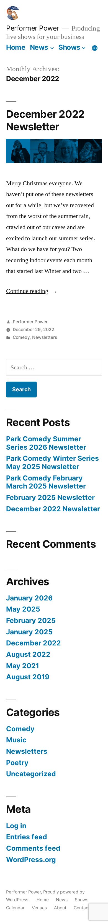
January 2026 (29, 598)
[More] (94, 48)
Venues (39, 907)
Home (15, 47)
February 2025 (31, 620)
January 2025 (29, 632)
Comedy (21, 337)
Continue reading (31, 291)
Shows (69, 47)
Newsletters (44, 337)
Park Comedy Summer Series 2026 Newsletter (46, 443)
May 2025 (23, 609)
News (39, 47)
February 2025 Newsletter (50, 497)
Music (16, 740)
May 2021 (22, 666)
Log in (16, 826)
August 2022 (28, 654)
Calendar (15, 907)
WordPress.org (31, 859)
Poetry (17, 762)
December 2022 (33, 643)
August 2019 (27, 677)
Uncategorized (31, 774)
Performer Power (32, 28)
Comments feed (33, 848)
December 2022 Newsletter (45, 120)
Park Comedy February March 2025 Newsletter (46, 482)
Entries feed (26, 837)
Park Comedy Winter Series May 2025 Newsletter (52, 462)
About (60, 907)
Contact (82, 907)
